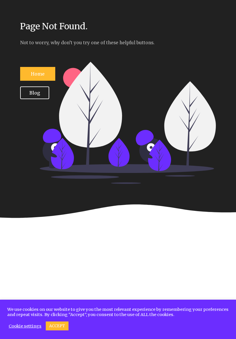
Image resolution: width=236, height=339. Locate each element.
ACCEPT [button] (57, 325)
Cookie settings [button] (25, 326)
